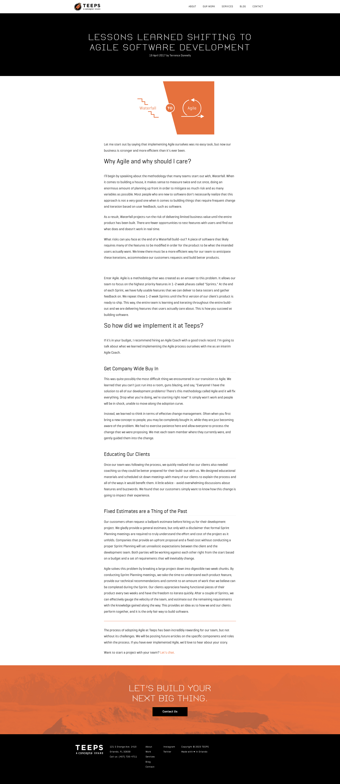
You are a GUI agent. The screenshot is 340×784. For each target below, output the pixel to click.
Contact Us (170, 711)
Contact (258, 6)
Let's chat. (167, 652)
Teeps (78, 6)
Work (148, 752)
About (192, 6)
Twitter (167, 752)
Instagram (169, 747)
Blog (243, 6)
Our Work (209, 6)
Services (227, 6)
